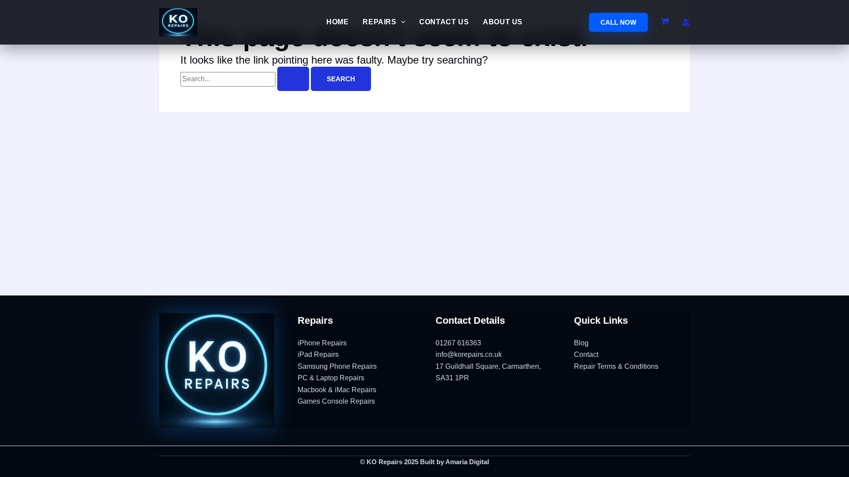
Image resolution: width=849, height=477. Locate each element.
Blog (581, 343)
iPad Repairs (318, 354)
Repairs (379, 22)
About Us (503, 22)
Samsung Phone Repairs (337, 366)
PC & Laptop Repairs (331, 378)
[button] (618, 22)
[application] (401, 22)
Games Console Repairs (336, 401)
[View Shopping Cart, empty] (665, 22)
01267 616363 (458, 343)
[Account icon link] (686, 22)
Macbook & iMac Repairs (337, 390)
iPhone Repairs (322, 343)
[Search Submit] (293, 79)
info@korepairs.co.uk (469, 354)
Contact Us (444, 22)
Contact (586, 354)
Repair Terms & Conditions (616, 366)
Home (337, 22)
